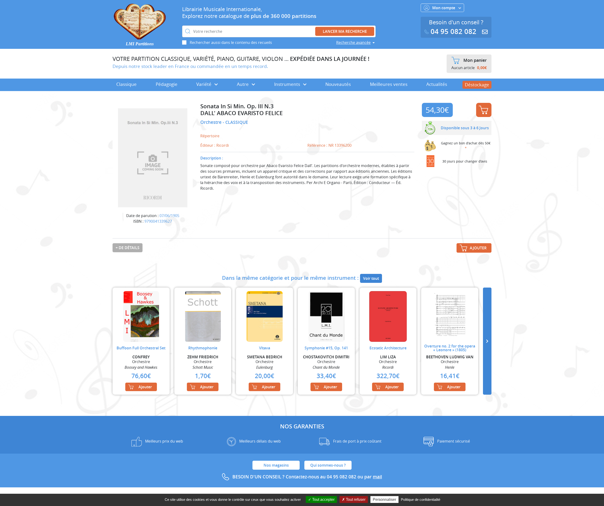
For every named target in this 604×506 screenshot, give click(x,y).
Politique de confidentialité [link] (420, 500)
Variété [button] (204, 84)
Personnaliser (384, 500)
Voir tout (371, 278)
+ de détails (127, 247)
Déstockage (477, 85)
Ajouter (483, 110)
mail (377, 477)
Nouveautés (338, 84)
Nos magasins (276, 465)
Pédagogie (166, 84)
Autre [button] (243, 84)
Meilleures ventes (388, 84)
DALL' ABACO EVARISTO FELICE (241, 113)
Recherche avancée (353, 42)
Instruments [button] (287, 84)
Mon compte (444, 7)
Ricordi (222, 145)
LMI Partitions (140, 43)
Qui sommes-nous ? (328, 465)
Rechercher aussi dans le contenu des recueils (231, 42)
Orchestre (211, 122)
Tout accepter (323, 500)
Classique (126, 84)
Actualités (436, 84)
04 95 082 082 (453, 31)
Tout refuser (355, 500)
